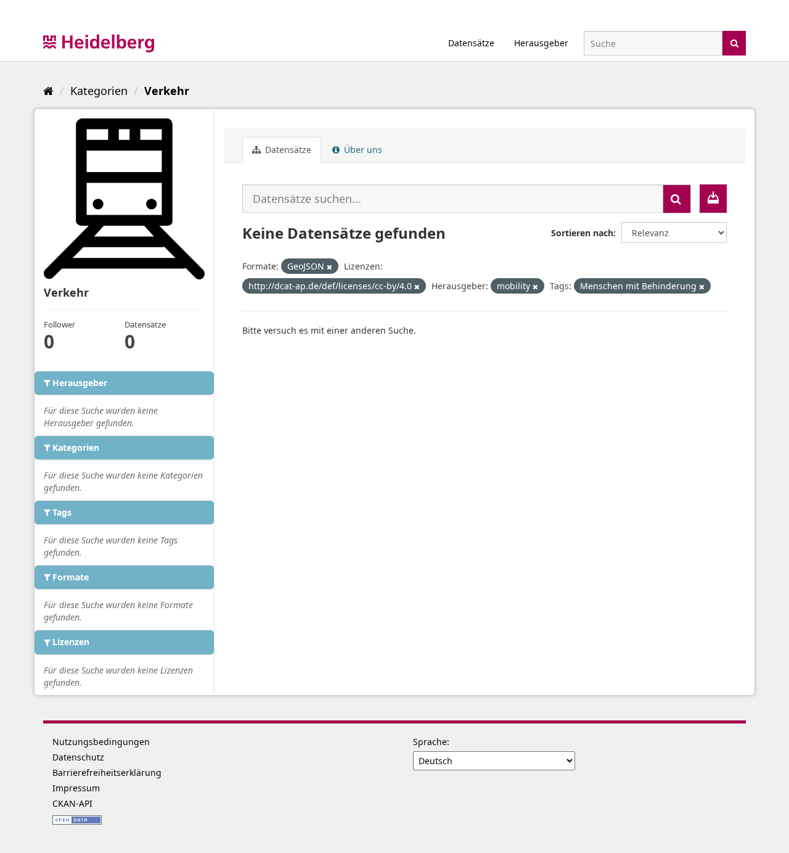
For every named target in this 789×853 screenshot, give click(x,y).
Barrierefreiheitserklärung (106, 772)
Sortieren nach (582, 233)
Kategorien (99, 90)
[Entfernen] (329, 266)
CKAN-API (72, 803)
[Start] (48, 90)
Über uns (361, 149)
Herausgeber (541, 43)
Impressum (76, 788)
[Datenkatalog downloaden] (713, 198)
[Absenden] (734, 42)
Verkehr (166, 90)
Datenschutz (78, 757)
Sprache (430, 742)
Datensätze (471, 43)
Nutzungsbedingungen (101, 742)
